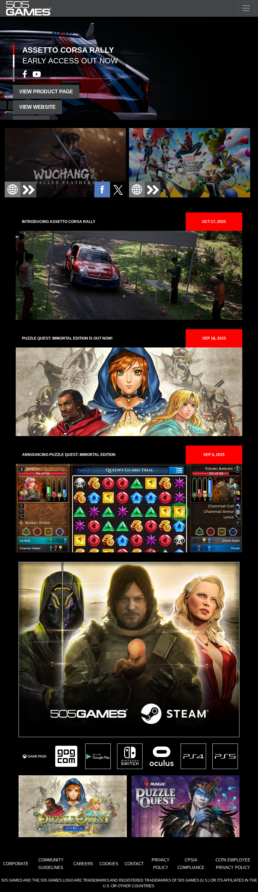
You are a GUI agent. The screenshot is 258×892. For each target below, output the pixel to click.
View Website (37, 107)
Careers (83, 863)
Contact (134, 863)
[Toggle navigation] (246, 8)
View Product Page (46, 91)
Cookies (108, 863)
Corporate (16, 863)
